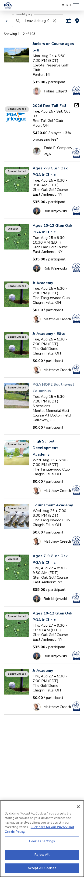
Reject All (42, 855)
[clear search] (54, 20)
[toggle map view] (77, 21)
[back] (7, 21)
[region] (42, 838)
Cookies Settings (42, 841)
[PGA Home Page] (8, 5)
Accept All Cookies (42, 868)
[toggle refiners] (68, 21)
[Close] (78, 807)
